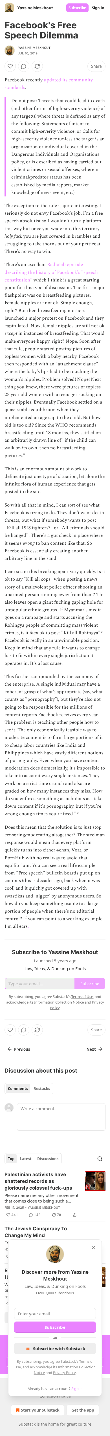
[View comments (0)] (23, 66)
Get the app (82, 1410)
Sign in (98, 7)
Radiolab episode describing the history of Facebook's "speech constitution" (51, 272)
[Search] (99, 1158)
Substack (27, 1424)
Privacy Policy (64, 1372)
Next (91, 1049)
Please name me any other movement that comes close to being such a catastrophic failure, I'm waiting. (41, 1198)
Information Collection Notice (59, 1002)
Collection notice (55, 1396)
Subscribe (77, 7)
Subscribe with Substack (59, 1348)
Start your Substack (40, 1410)
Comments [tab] (18, 1088)
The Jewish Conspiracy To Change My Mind (36, 1232)
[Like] (10, 66)
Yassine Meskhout (34, 48)
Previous (22, 1049)
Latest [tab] (26, 1158)
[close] (93, 1247)
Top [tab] (11, 1158)
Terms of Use (82, 996)
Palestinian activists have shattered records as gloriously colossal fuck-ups (38, 1181)
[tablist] (29, 1088)
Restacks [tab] (42, 1088)
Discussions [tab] (47, 1158)
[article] (55, 1194)
